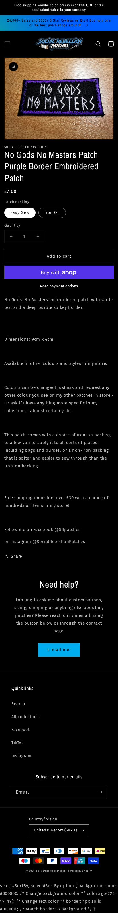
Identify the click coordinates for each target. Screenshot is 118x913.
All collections (25, 716)
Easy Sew (20, 212)
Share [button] (16, 556)
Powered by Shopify (79, 870)
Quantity (12, 225)
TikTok (17, 743)
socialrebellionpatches (50, 870)
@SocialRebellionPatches (58, 541)
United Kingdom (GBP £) (55, 830)
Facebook (20, 729)
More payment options (59, 286)
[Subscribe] (100, 792)
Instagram (21, 755)
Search (18, 703)
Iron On (52, 212)
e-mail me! (59, 649)
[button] (7, 44)
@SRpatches (67, 529)
